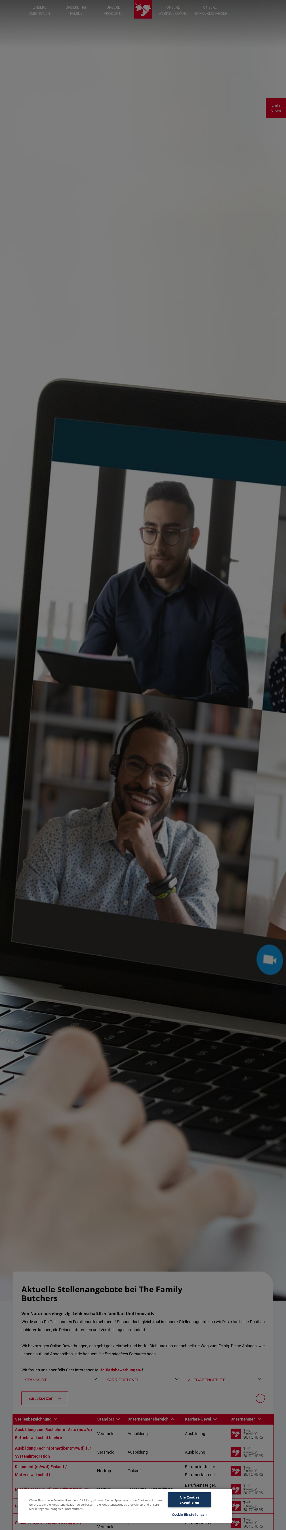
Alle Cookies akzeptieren (190, 1500)
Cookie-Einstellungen (189, 1514)
